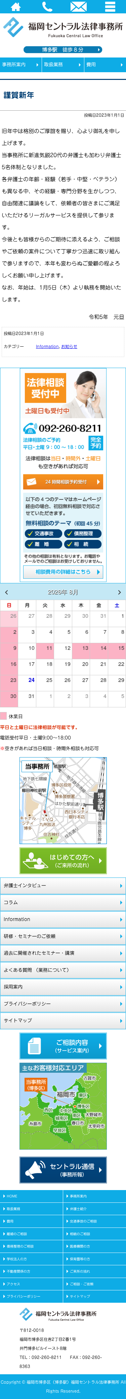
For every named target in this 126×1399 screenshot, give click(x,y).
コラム (11, 902)
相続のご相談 (80, 1234)
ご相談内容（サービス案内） (63, 1046)
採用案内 (13, 986)
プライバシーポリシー (27, 1004)
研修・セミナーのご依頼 (29, 936)
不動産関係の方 (18, 1271)
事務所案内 (14, 64)
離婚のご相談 (17, 1234)
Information (47, 346)
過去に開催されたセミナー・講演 (39, 953)
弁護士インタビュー (25, 885)
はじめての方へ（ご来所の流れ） (63, 860)
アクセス (13, 1284)
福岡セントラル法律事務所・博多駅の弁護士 (54, 68)
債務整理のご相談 (20, 1246)
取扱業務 (53, 64)
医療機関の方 (80, 1246)
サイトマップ (18, 1020)
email (79, 7)
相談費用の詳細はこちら (63, 573)
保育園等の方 (80, 1259)
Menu (110, 7)
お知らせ (69, 346)
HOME (16, 7)
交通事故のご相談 (83, 1221)
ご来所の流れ (80, 1271)
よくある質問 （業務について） (37, 970)
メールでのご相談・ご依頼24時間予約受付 (63, 482)
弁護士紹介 (78, 1208)
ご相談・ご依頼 (81, 1284)
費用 (91, 64)
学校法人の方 (17, 1259)
